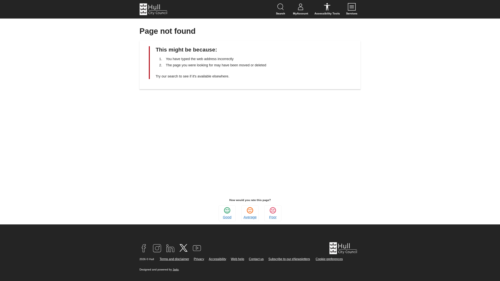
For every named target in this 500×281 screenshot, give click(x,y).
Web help (237, 259)
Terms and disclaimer (174, 259)
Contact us (256, 259)
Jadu (176, 269)
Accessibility (217, 259)
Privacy (199, 259)
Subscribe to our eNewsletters (289, 259)
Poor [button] (273, 217)
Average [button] (250, 217)
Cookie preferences (329, 259)
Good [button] (227, 217)
